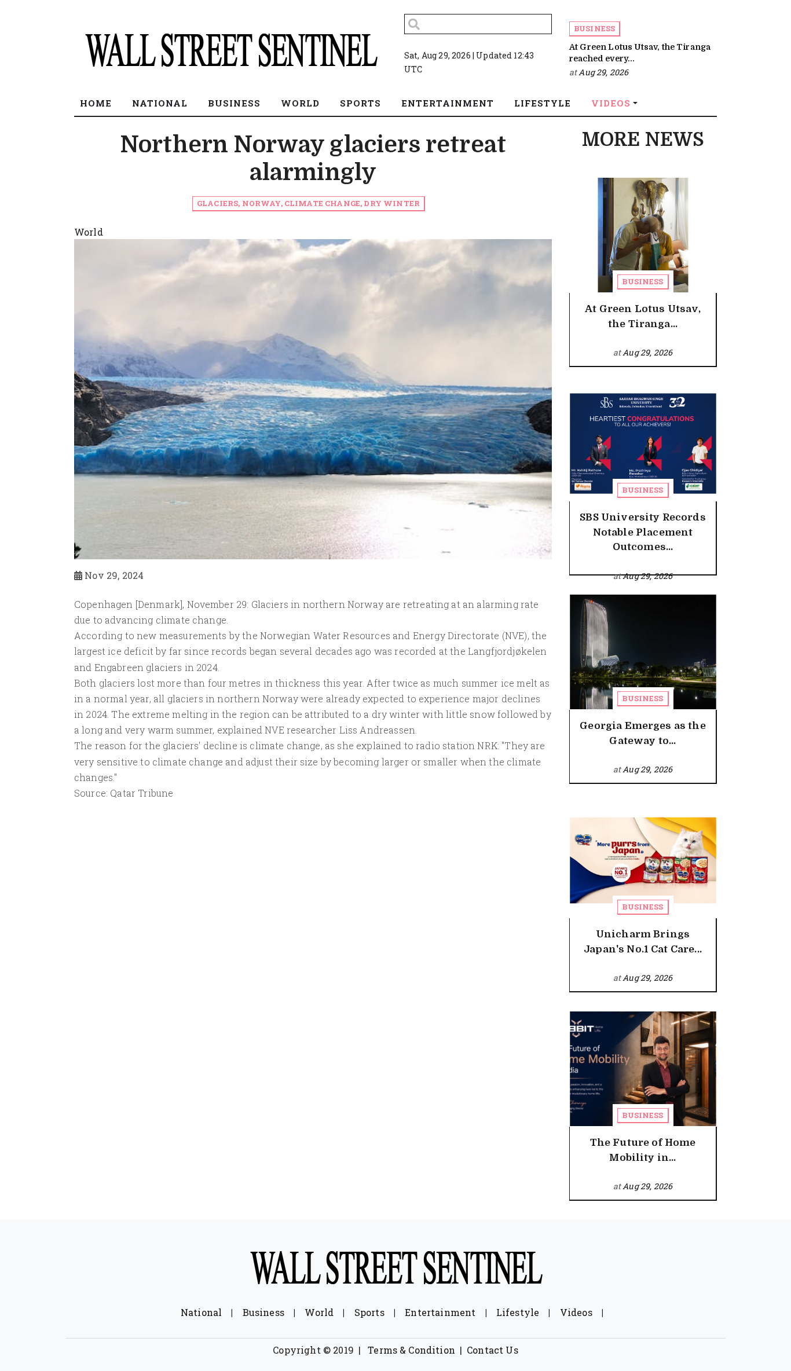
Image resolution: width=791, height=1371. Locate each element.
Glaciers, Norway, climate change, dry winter (308, 203)
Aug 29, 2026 (603, 72)
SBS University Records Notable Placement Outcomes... (643, 532)
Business (594, 28)
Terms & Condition (411, 1350)
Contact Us (492, 1350)
